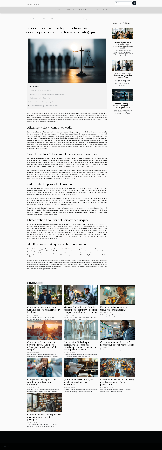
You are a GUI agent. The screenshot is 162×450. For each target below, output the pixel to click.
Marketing (70, 10)
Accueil (28, 19)
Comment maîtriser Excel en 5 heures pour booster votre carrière (117, 343)
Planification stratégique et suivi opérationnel (44, 106)
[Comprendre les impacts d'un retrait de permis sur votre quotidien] (44, 367)
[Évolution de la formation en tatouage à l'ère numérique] (117, 295)
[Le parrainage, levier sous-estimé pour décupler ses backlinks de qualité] (122, 34)
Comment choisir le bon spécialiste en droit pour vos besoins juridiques (44, 417)
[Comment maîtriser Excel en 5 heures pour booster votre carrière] (117, 330)
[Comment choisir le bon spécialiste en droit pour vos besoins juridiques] (44, 402)
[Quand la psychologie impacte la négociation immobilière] (122, 65)
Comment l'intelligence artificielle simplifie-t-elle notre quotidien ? (123, 106)
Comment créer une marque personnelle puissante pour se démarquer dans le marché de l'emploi (42, 346)
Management (83, 10)
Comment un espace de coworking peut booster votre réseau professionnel (117, 382)
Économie (57, 10)
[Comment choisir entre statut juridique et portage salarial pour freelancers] (44, 295)
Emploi (95, 10)
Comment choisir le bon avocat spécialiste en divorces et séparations (79, 382)
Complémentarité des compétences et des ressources (47, 94)
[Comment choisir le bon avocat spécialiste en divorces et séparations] (81, 367)
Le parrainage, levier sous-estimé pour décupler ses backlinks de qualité (122, 45)
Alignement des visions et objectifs (41, 90)
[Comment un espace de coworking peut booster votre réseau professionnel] (117, 367)
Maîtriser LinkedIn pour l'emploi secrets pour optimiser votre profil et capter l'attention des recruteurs (80, 310)
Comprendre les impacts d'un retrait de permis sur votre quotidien (41, 382)
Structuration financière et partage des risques (44, 102)
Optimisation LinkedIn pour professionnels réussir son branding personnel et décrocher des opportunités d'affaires (80, 346)
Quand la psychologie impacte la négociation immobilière (123, 76)
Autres (105, 10)
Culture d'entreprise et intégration (40, 98)
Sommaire (34, 86)
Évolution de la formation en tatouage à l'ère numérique (114, 308)
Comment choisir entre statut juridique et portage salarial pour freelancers (43, 310)
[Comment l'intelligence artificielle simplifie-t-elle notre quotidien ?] (122, 95)
